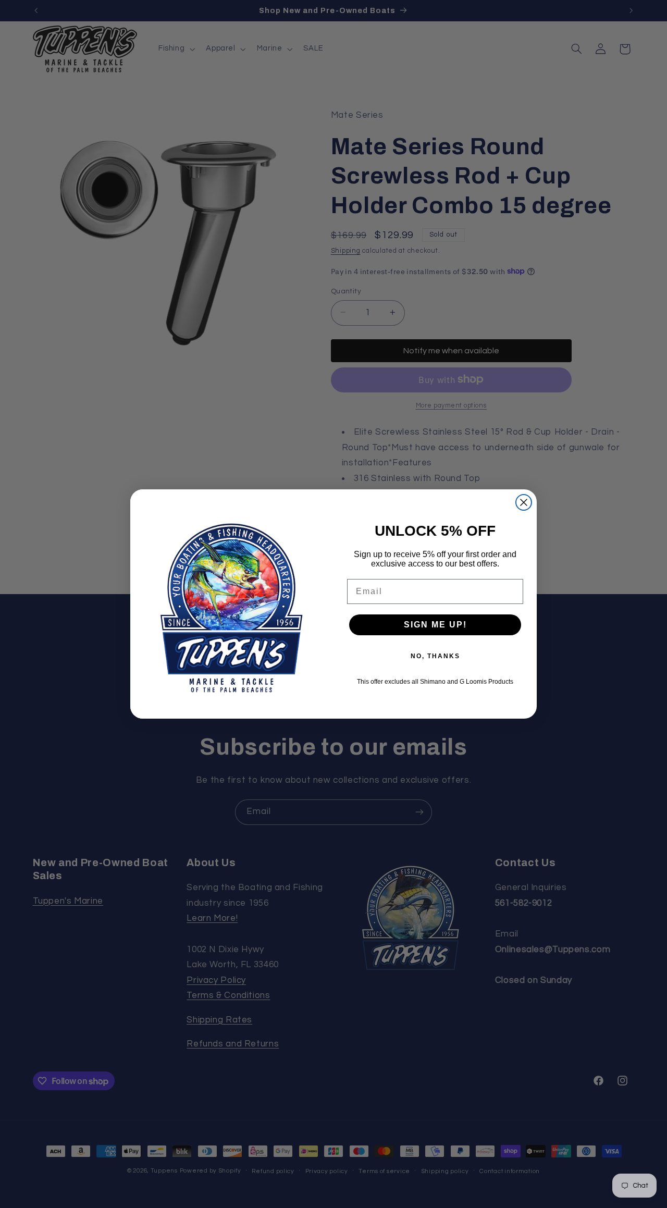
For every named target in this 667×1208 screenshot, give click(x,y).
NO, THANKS (435, 656)
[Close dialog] (524, 502)
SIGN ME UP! (435, 624)
